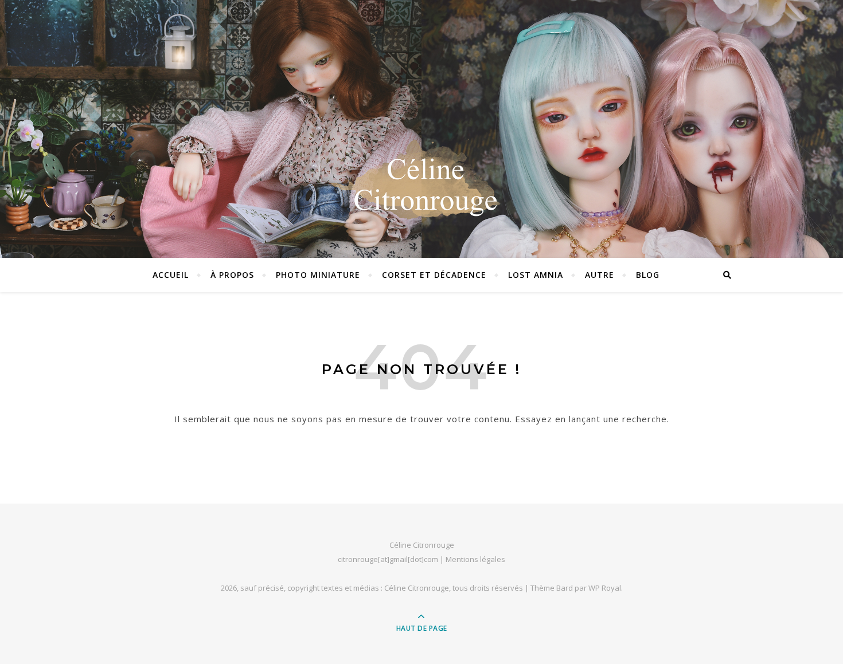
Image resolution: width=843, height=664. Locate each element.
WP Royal (604, 588)
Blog (647, 274)
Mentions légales (475, 559)
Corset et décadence (434, 274)
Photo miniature (318, 274)
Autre (599, 274)
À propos (232, 274)
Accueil (171, 274)
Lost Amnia (535, 274)
